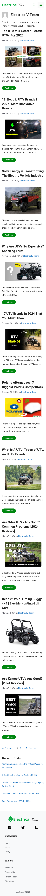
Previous (7, 748)
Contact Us (10, 872)
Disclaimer (9, 881)
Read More (9, 88)
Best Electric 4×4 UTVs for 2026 (16, 801)
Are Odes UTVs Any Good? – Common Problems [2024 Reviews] (22, 526)
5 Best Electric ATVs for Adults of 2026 (19, 775)
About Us (9, 868)
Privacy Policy (11, 877)
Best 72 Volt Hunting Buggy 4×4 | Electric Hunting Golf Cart (22, 603)
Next (32, 748)
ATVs (7, 847)
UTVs (7, 852)
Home (7, 843)
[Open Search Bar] (34, 5)
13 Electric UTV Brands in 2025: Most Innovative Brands (20, 104)
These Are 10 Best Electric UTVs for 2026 (20, 793)
